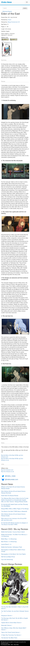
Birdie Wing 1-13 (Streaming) (9, 539)
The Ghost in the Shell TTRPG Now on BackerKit (14, 511)
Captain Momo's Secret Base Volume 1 (11, 622)
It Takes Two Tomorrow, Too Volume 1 (11, 635)
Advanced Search (7, 11)
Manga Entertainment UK (14, 22)
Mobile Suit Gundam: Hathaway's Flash (11, 547)
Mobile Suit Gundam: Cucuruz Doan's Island (13, 532)
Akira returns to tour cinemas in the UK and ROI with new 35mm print (13, 519)
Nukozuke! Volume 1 (6, 625)
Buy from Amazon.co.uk (7, 471)
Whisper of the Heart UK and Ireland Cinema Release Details (13, 487)
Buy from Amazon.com (7, 470)
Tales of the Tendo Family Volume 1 (10, 632)
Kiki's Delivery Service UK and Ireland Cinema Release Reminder (13, 492)
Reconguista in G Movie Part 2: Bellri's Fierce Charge (13, 550)
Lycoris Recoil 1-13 (6, 544)
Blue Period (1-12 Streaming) (9, 541)
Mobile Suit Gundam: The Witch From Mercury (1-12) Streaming (14, 535)
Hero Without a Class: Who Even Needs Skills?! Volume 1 (13, 628)
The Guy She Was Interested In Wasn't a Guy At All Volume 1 (14, 607)
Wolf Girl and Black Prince (8, 557)
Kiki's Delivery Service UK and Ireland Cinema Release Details (13, 515)
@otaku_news (10, 476)
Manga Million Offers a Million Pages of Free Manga (15, 508)
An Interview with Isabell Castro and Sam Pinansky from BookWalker (14, 505)
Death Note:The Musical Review (9, 495)
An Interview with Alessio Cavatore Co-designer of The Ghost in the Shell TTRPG (14, 523)
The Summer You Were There (9, 638)
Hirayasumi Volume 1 (6, 615)
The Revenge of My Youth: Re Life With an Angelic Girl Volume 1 (14, 619)
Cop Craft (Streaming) (7, 559)
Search (25, 8)
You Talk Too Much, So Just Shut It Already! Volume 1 (15, 612)
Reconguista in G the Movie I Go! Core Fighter (13, 554)
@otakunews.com (11, 479)
